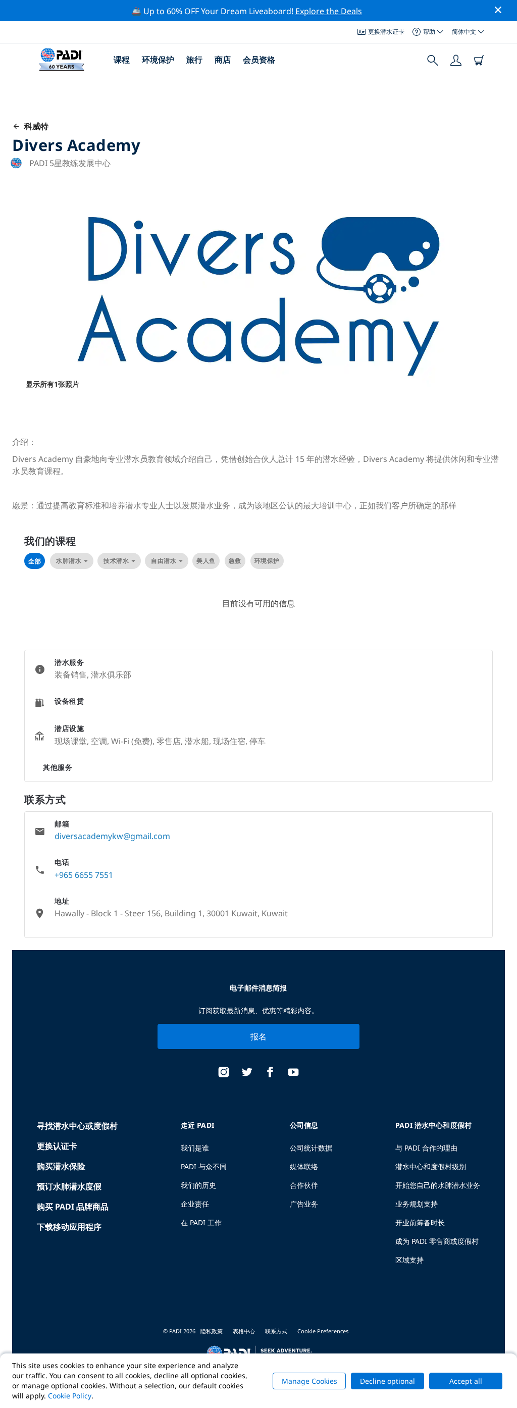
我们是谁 (195, 1148)
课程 (122, 59)
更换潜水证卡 (386, 31)
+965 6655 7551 (84, 874)
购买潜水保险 (61, 1166)
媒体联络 (304, 1166)
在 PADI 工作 (201, 1222)
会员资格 (259, 59)
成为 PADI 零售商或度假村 (437, 1241)
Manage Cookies (309, 1381)
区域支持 (409, 1260)
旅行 (194, 59)
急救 (235, 560)
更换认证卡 (57, 1146)
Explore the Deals (328, 11)
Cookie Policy (69, 1395)
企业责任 (195, 1204)
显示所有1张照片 (52, 384)
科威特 (34, 126)
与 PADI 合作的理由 (426, 1148)
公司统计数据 (311, 1148)
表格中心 (244, 1331)
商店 (223, 59)
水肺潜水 (68, 560)
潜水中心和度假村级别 (430, 1166)
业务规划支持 (416, 1204)
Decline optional (387, 1381)
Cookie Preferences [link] (322, 1331)
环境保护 (158, 59)
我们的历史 (198, 1185)
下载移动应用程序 (69, 1226)
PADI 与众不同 (204, 1166)
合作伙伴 (304, 1185)
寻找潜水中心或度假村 (77, 1125)
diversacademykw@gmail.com (112, 836)
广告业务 (304, 1204)
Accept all (465, 1381)
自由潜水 (163, 560)
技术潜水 (116, 560)
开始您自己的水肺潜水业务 (437, 1185)
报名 (258, 1036)
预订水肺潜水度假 (69, 1186)
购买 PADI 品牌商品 (73, 1206)
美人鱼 (206, 560)
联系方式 (276, 1331)
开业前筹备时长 (420, 1222)
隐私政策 (211, 1331)
